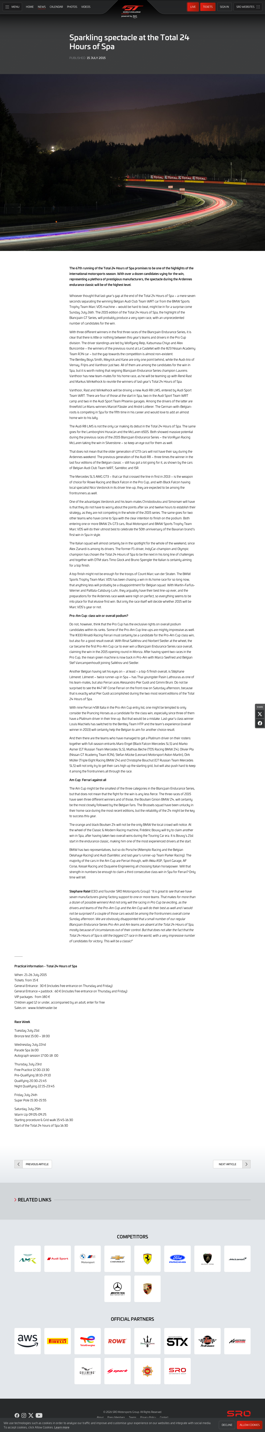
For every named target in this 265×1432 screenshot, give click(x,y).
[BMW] (87, 1259)
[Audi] (57, 1259)
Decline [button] (227, 1425)
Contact (164, 1417)
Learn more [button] (61, 1427)
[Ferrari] (147, 1259)
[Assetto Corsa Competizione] (237, 1341)
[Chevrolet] (117, 1259)
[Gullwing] (87, 1371)
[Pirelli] (57, 1341)
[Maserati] (147, 1341)
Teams (132, 1417)
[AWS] (27, 1341)
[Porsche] (147, 1289)
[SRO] (177, 1371)
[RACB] (147, 1371)
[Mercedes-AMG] (117, 1289)
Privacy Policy (148, 1417)
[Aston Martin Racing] (27, 1259)
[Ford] (177, 1259)
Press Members (116, 1417)
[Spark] (117, 1371)
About (100, 1417)
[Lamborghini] (207, 1259)
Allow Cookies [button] (250, 1425)
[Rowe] (117, 1341)
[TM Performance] (207, 1341)
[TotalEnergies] (87, 1341)
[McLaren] (237, 1259)
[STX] (177, 1341)
